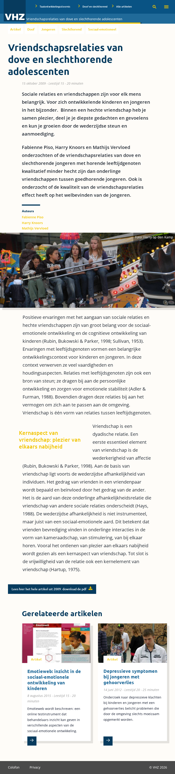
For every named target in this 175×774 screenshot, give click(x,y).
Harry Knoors (32, 223)
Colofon (14, 767)
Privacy (35, 767)
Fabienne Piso (33, 217)
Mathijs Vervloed (35, 228)
